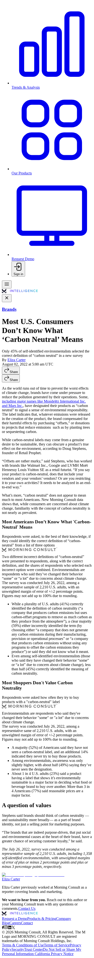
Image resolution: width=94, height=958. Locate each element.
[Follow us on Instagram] (6, 928)
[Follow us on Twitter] (13, 928)
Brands (9, 309)
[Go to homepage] (20, 292)
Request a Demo (14, 919)
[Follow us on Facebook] (3, 928)
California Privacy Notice (54, 954)
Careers (15, 923)
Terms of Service (57, 945)
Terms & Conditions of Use (23, 945)
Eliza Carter (16, 360)
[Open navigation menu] (7, 284)
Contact (27, 923)
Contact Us (26, 908)
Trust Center (33, 949)
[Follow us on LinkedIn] (9, 928)
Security (18, 949)
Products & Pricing (41, 919)
